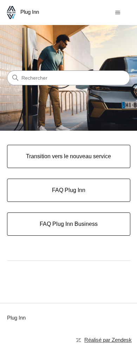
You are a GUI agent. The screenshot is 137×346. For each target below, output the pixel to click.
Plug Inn (16, 318)
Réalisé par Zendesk (108, 340)
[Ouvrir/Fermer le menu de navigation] (117, 12)
